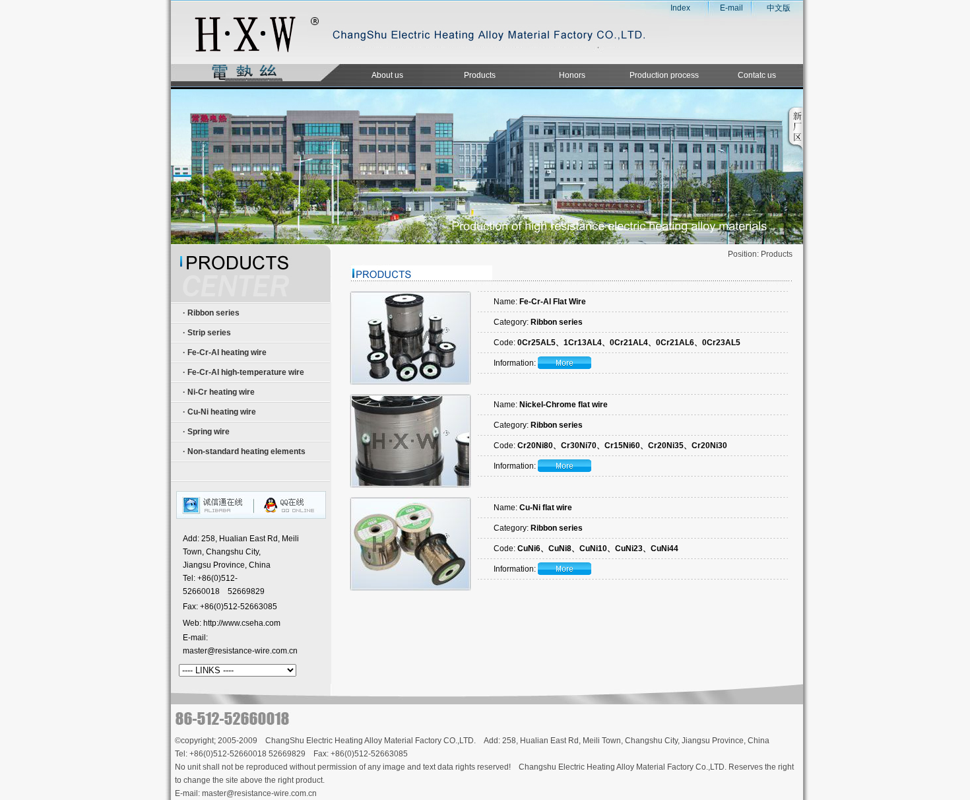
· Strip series (206, 332)
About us (387, 75)
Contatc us (757, 75)
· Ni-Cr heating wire (218, 392)
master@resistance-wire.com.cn (240, 650)
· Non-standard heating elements (243, 451)
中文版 (779, 8)
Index (675, 8)
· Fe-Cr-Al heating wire (224, 352)
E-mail (731, 8)
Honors (572, 75)
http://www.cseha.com (241, 623)
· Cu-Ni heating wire (218, 412)
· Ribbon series (210, 312)
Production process (664, 75)
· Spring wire (205, 431)
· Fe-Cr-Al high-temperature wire (242, 372)
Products (480, 75)
